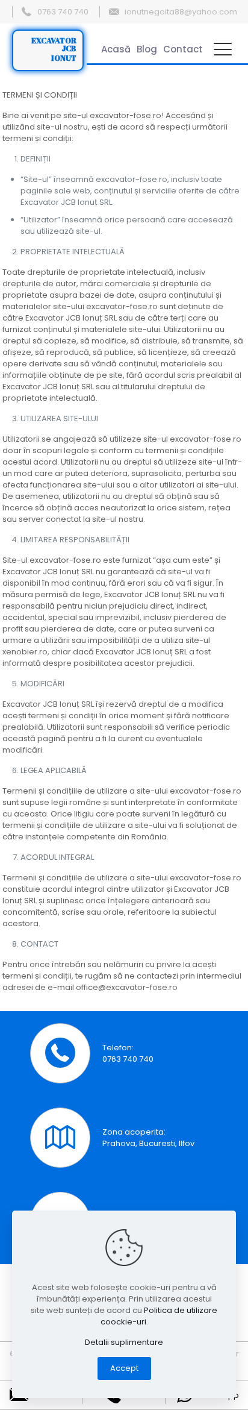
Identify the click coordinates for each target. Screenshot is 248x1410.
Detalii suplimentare (124, 1342)
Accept (124, 1368)
